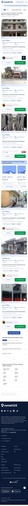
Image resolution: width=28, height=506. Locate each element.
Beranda (2, 393)
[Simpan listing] (25, 21)
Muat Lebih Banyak (14, 333)
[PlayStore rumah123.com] (16, 491)
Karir (2, 456)
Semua (4, 340)
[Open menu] (26, 2)
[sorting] (9, 9)
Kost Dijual (8, 393)
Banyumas (13, 393)
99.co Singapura (17, 470)
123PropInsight (4, 461)
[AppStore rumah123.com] (5, 491)
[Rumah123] (7, 2)
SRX (15, 472)
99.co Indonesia (17, 467)
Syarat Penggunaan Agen (6, 472)
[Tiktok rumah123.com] (17, 411)
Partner (2, 454)
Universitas (11, 340)
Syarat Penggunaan (5, 470)
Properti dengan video (16, 9)
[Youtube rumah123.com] (10, 411)
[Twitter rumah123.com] (5, 411)
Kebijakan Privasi (4, 467)
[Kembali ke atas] (24, 488)
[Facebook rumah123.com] (2, 411)
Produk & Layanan (4, 451)
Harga (24, 9)
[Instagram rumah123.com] (8, 411)
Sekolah (17, 340)
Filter (6, 9)
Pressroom (3, 459)
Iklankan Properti (17, 449)
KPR (15, 451)
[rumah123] (14, 405)
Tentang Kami (4, 449)
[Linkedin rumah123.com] (14, 411)
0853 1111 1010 (13, 432)
